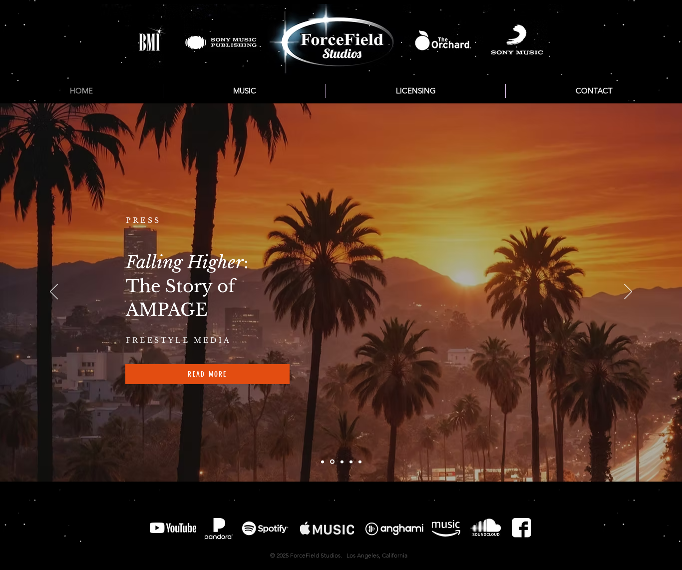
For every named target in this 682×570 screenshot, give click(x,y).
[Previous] (54, 292)
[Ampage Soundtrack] (342, 461)
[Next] (628, 292)
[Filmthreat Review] (350, 461)
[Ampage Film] (322, 461)
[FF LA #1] (359, 461)
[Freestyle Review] (332, 462)
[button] (244, 91)
